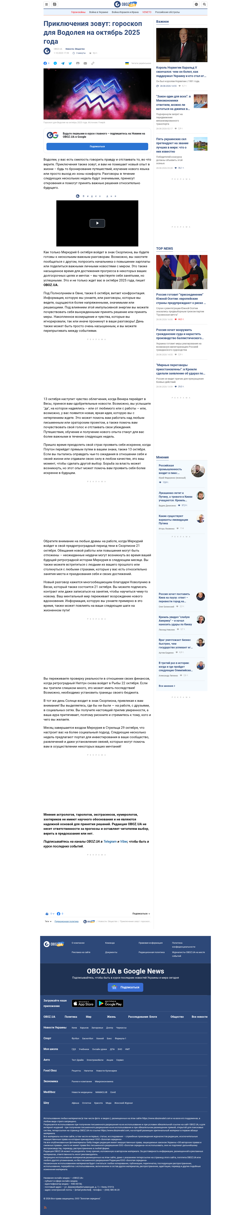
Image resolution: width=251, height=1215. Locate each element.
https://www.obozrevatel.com (156, 1118)
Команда (110, 943)
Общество (177, 1016)
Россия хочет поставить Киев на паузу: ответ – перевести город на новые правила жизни (174, 597)
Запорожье (97, 1027)
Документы (111, 952)
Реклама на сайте (81, 952)
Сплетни (86, 1103)
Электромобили (95, 1060)
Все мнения (166, 685)
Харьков (84, 1027)
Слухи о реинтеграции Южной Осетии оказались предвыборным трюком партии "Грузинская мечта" (180, 311)
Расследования (138, 1016)
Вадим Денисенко (167, 506)
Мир (88, 1016)
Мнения (162, 457)
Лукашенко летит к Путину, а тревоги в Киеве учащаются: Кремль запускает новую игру (175, 496)
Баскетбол (87, 1038)
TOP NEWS (164, 248)
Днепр (109, 1027)
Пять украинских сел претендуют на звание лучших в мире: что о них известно (172, 145)
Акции (110, 1060)
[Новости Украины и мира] (89, 922)
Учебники (84, 1049)
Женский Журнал (123, 1103)
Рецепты (76, 1070)
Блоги (153, 1016)
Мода (108, 1103)
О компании (78, 943)
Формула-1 (120, 1038)
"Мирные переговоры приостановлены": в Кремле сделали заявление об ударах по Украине (179, 369)
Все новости (199, 1016)
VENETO (146, 12)
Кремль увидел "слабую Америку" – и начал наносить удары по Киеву (175, 620)
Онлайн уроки (99, 1049)
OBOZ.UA (58, 49)
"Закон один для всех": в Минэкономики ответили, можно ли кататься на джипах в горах (173, 103)
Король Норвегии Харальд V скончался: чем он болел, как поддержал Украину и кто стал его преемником (181, 72)
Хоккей (100, 1038)
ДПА (112, 1049)
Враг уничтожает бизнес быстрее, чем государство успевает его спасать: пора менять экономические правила (175, 643)
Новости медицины (82, 1092)
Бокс (109, 1038)
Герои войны (78, 12)
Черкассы (121, 1027)
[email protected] (83, 1190)
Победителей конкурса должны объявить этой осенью (169, 160)
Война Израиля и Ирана (125, 12)
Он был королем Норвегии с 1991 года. (178, 81)
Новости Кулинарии (106, 1070)
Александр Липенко (168, 675)
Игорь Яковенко (167, 529)
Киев (74, 1027)
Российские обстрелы (167, 12)
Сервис (120, 1060)
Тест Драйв (77, 1060)
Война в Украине (98, 12)
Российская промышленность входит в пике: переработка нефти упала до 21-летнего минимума (172, 469)
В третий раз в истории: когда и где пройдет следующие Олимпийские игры (175, 666)
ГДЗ (74, 1049)
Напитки (88, 1070)
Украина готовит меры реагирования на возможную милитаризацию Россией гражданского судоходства (178, 346)
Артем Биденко (166, 653)
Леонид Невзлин (167, 630)
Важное (162, 21)
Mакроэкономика (104, 1081)
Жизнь (111, 1016)
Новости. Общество (75, 49)
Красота (98, 1103)
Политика (71, 1016)
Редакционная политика (67, 921)
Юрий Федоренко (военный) (172, 478)
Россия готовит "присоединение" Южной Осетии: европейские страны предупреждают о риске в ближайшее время (180, 299)
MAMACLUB (101, 1092)
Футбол (75, 1038)
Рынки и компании (82, 1081)
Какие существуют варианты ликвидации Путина (173, 519)
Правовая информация (151, 943)
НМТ (127, 1049)
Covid (113, 1092)
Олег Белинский (166, 607)
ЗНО (120, 1049)
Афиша (75, 1103)
